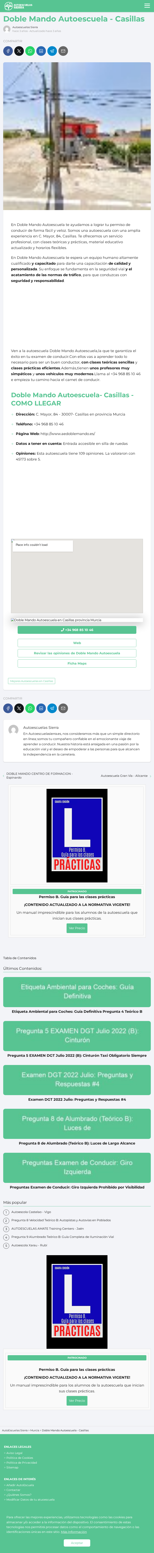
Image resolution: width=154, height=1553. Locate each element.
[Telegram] (52, 51)
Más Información (74, 1532)
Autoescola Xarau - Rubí (29, 1245)
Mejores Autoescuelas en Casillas (31, 681)
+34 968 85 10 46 (79, 630)
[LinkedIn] (41, 51)
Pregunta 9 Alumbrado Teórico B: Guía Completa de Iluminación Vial (62, 1237)
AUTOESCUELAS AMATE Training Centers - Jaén (47, 1228)
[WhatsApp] (30, 51)
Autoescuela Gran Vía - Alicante (124, 776)
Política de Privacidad (21, 1462)
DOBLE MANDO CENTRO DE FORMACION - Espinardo (39, 775)
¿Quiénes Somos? (18, 1495)
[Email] (63, 51)
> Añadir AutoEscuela (19, 1485)
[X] (19, 51)
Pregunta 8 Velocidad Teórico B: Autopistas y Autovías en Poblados (61, 1220)
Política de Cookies (19, 1458)
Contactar (13, 1490)
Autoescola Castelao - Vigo (31, 1212)
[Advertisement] (77, 316)
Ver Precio (77, 928)
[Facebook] (8, 51)
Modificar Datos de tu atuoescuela (30, 1499)
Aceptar (77, 1543)
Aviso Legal (14, 1453)
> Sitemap (11, 1467)
